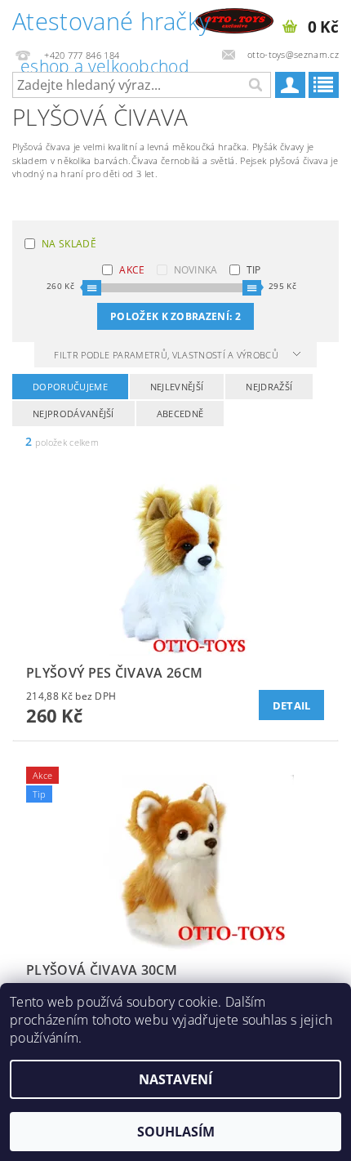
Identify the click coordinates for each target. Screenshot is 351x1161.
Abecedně (180, 413)
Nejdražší (269, 386)
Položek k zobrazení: (175, 316)
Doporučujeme (70, 386)
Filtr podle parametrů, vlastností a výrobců (167, 355)
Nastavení (175, 1079)
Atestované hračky (111, 23)
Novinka (196, 270)
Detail (292, 705)
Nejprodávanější (73, 413)
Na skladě (69, 244)
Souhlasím (176, 1132)
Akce (131, 270)
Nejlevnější (177, 386)
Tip (254, 270)
